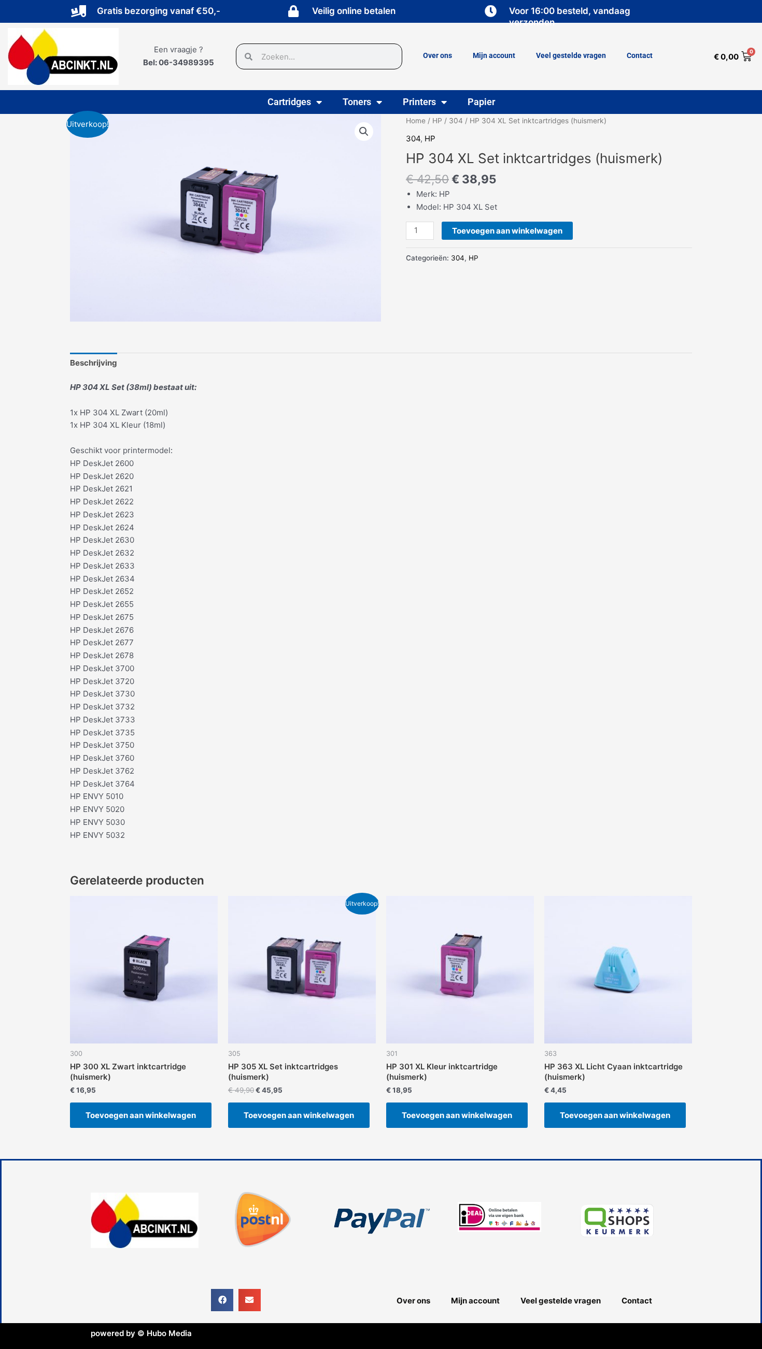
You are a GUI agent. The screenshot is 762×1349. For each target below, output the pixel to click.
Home (416, 121)
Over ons (437, 55)
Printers (419, 101)
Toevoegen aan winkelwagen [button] (141, 1115)
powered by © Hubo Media (141, 1333)
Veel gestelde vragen (571, 55)
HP (437, 121)
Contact (640, 55)
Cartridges (289, 101)
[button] (364, 131)
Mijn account (494, 55)
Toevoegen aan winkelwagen (507, 231)
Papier (481, 101)
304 (456, 121)
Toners (357, 101)
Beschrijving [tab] (93, 363)
